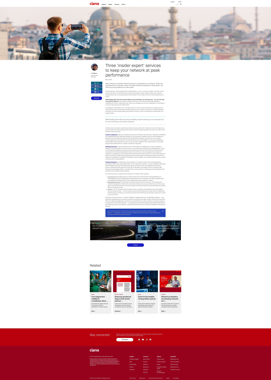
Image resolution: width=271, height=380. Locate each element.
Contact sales (160, 359)
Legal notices (142, 378)
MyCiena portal (174, 367)
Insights (110, 4)
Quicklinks (173, 356)
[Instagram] (146, 339)
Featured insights (134, 359)
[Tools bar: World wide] (180, 4)
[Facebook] (150, 339)
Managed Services (111, 146)
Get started (125, 339)
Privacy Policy (133, 378)
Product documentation (161, 372)
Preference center (175, 369)
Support (159, 356)
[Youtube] (143, 339)
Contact (123, 4)
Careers (172, 1)
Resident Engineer (111, 162)
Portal (179, 1)
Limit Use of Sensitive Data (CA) (155, 378)
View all (136, 245)
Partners (145, 372)
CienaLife (145, 369)
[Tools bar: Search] (177, 4)
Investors (145, 364)
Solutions (104, 4)
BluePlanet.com (174, 359)
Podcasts (132, 369)
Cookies (168, 378)
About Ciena (146, 359)
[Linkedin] (139, 339)
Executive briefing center (161, 367)
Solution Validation (111, 134)
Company (116, 4)
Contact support (161, 361)
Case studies (133, 364)
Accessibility (176, 378)
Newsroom (146, 367)
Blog (131, 361)
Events (158, 364)
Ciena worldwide (174, 361)
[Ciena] (94, 3)
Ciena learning (174, 364)
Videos (131, 367)
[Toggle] (139, 356)
